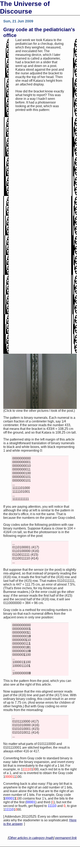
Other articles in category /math (31, 838)
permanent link (66, 838)
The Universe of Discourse (25, 7)
